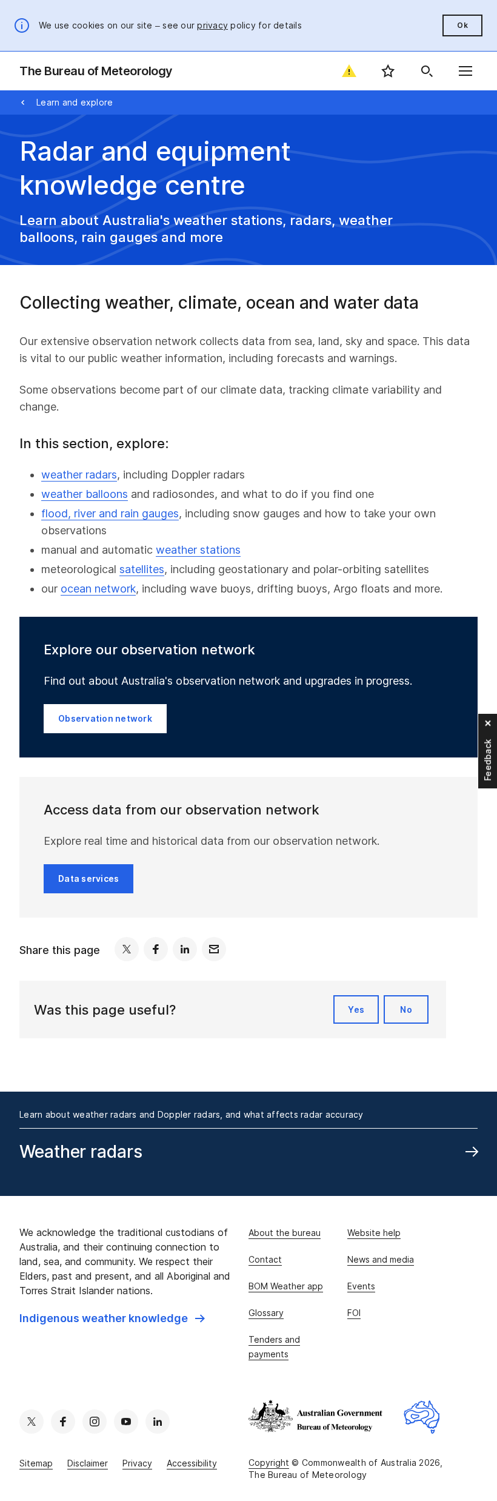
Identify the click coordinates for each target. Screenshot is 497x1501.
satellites (141, 569)
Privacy (137, 1463)
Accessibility (192, 1463)
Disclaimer (87, 1463)
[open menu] (465, 71)
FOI (354, 1313)
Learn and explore (74, 102)
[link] (112, 1318)
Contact (265, 1259)
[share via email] (214, 949)
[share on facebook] (156, 949)
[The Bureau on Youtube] (126, 1421)
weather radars (79, 474)
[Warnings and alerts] (349, 71)
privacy (212, 25)
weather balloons (84, 494)
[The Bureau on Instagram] (94, 1421)
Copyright (268, 1462)
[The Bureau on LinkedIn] (157, 1421)
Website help (374, 1232)
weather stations (198, 549)
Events (361, 1286)
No (406, 1009)
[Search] (427, 71)
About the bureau (284, 1232)
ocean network (98, 588)
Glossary (266, 1313)
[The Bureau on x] (31, 1421)
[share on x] (127, 949)
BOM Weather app (285, 1286)
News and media (380, 1259)
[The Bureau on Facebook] (63, 1421)
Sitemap (36, 1463)
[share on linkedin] (185, 949)
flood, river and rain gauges (110, 513)
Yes (356, 1009)
